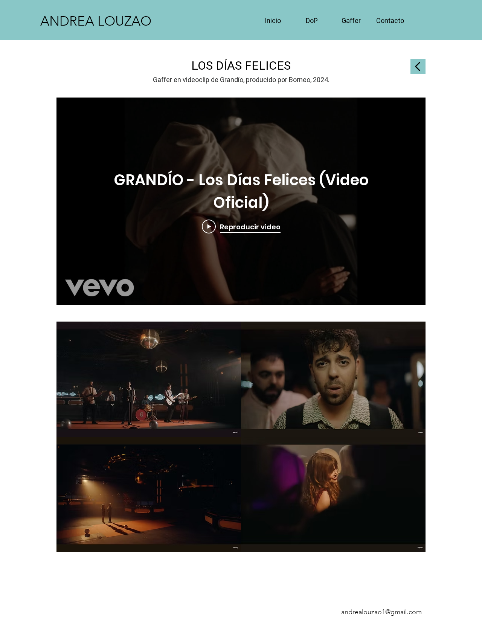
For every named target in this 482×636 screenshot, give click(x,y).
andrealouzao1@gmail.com (381, 612)
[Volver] (418, 66)
